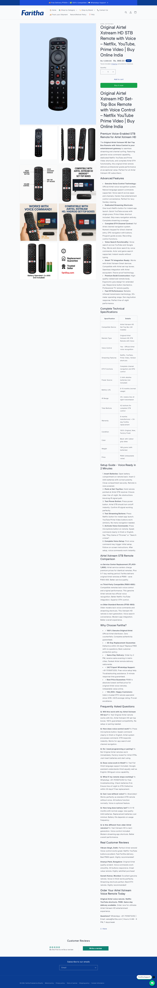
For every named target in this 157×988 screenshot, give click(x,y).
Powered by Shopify (36, 983)
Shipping (114, 64)
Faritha (27, 983)
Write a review (95, 948)
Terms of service (72, 983)
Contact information (97, 983)
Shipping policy (84, 983)
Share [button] (105, 929)
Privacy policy (60, 983)
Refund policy (49, 983)
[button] (68, 10)
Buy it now (118, 85)
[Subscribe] (95, 967)
